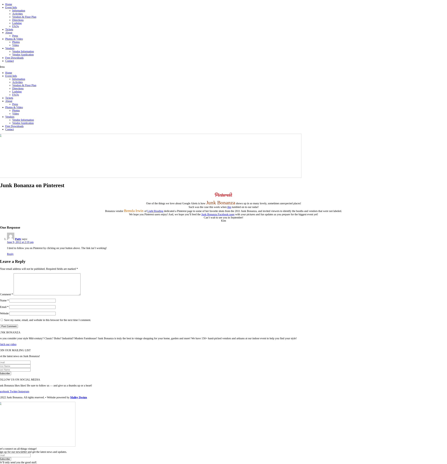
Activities (17, 13)
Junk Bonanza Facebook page (218, 214)
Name (4, 300)
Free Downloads (14, 57)
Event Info (11, 7)
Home (8, 4)
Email (4, 306)
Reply (10, 254)
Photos (16, 42)
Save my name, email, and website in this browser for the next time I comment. (47, 320)
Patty (18, 239)
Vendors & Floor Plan (24, 16)
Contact (9, 60)
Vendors (9, 48)
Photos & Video (14, 38)
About (8, 32)
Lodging (17, 23)
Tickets (9, 29)
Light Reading (155, 211)
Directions (18, 20)
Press (15, 35)
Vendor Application (23, 54)
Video (15, 45)
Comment (6, 294)
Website (4, 313)
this (229, 207)
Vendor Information (23, 51)
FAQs (15, 26)
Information (18, 10)
